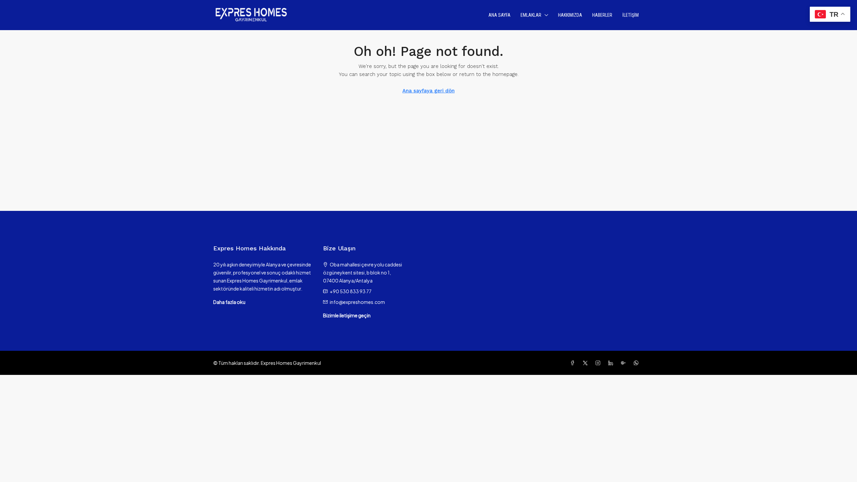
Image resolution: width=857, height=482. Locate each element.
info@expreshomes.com (357, 302)
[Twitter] (586, 363)
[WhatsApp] (637, 363)
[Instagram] (599, 363)
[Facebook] (573, 363)
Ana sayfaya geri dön (428, 91)
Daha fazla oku (229, 302)
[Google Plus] (624, 363)
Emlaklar (531, 15)
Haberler (602, 15)
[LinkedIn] (612, 363)
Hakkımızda (570, 15)
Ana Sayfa (499, 15)
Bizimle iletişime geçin (347, 315)
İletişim (630, 15)
